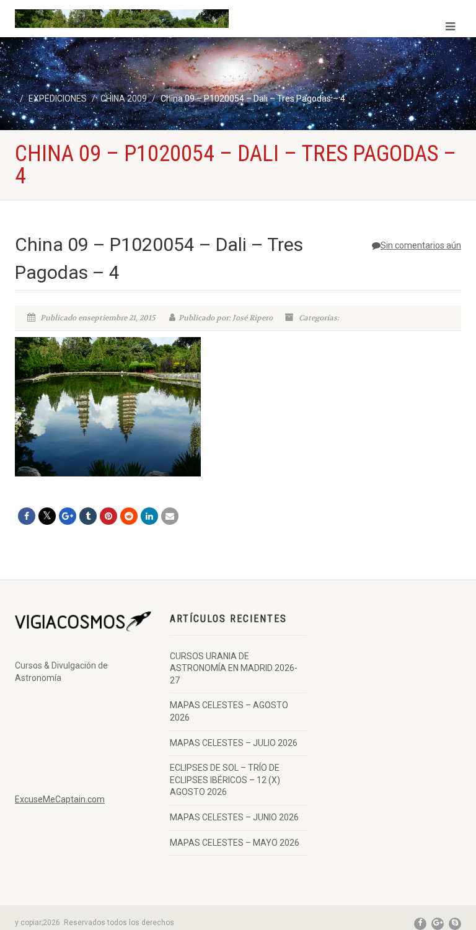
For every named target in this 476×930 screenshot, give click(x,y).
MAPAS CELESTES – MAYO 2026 (234, 843)
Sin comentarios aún (421, 245)
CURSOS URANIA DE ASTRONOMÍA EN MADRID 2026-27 (234, 668)
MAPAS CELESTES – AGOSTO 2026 (229, 711)
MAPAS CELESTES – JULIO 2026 (234, 743)
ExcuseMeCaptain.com (60, 799)
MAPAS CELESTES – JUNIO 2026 (234, 817)
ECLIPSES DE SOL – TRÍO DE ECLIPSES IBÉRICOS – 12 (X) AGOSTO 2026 (225, 780)
